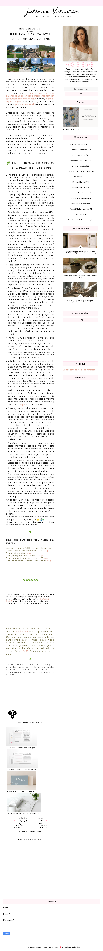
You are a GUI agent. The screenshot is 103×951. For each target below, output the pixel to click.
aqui (22, 404)
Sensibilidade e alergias (79, 209)
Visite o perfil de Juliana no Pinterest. (79, 370)
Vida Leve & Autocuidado (79, 220)
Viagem (30, 31)
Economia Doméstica (79, 160)
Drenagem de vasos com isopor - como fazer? (80, 276)
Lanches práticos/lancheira (79, 171)
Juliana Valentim (72, 947)
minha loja (22, 631)
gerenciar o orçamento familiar (37, 96)
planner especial (24, 104)
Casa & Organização (78, 144)
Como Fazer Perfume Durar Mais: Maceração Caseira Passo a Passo (80, 301)
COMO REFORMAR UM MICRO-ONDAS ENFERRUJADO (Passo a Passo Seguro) (80, 252)
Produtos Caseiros (79, 203)
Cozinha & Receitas (79, 150)
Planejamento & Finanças (30, 29)
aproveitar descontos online (21, 99)
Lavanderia (78, 177)
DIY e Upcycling (79, 155)
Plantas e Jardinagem (79, 198)
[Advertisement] (80, 342)
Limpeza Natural (79, 182)
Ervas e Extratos (79, 166)
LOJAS (25, 651)
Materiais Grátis (79, 187)
